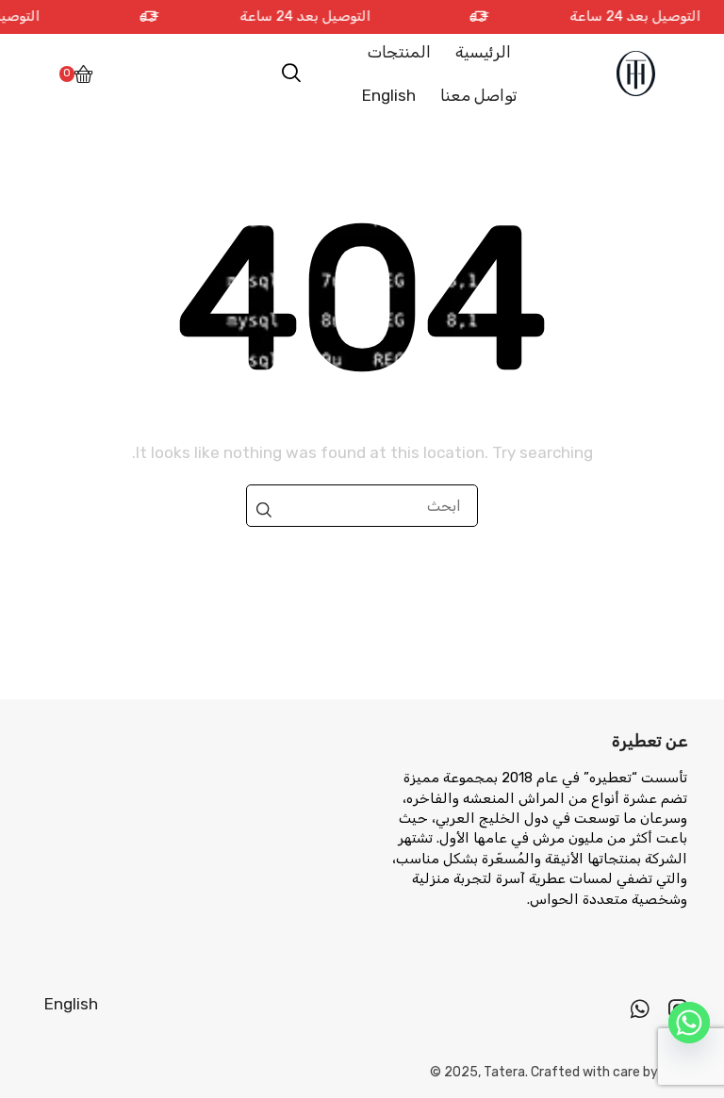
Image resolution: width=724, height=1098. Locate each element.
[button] (291, 73)
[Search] (263, 509)
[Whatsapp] (640, 1008)
